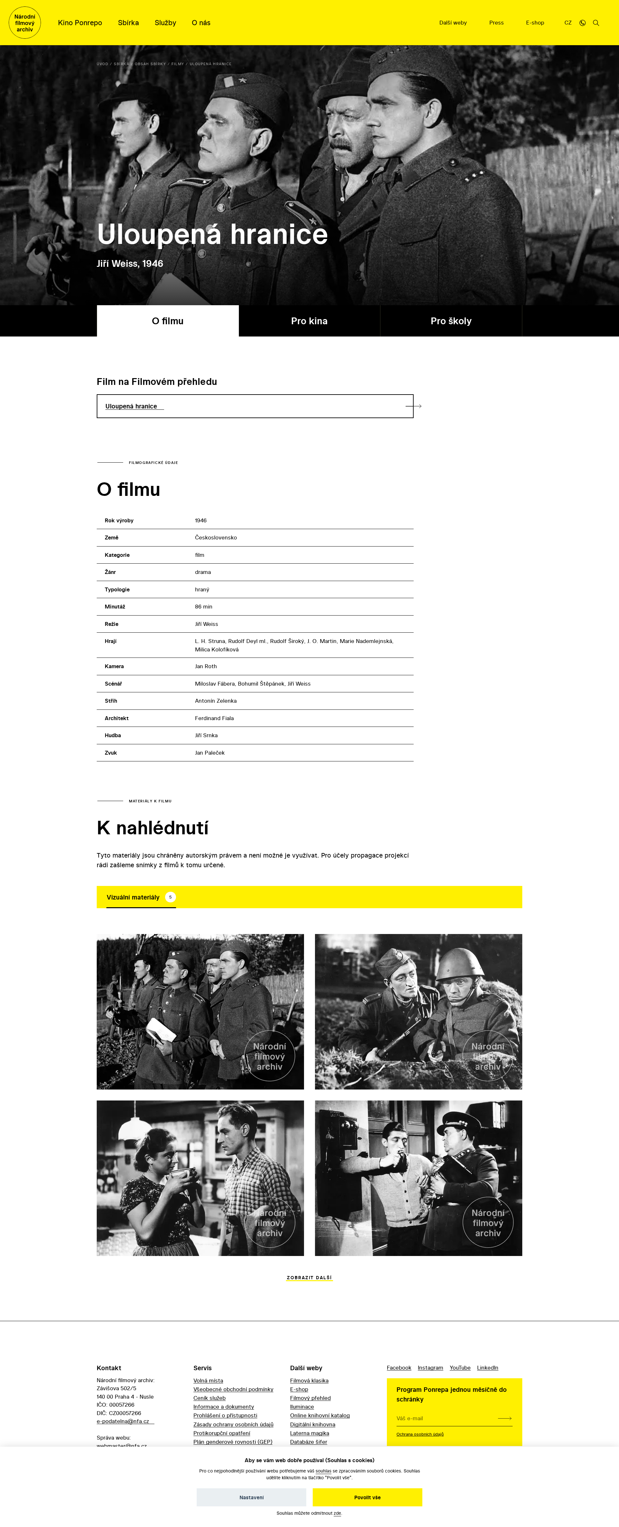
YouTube (460, 1367)
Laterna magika (309, 1433)
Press (497, 22)
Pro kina (309, 320)
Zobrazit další (309, 1277)
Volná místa (208, 1380)
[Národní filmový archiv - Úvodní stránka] (25, 22)
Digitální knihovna (312, 1424)
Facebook (399, 1367)
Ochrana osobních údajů (420, 1434)
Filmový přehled (310, 1397)
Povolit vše (367, 1497)
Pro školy (451, 320)
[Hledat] (596, 22)
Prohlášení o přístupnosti (225, 1415)
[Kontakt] (582, 22)
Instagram (430, 1367)
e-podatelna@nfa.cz (123, 1421)
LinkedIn (487, 1367)
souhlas (323, 1471)
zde (337, 1513)
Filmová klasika (309, 1380)
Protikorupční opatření (221, 1433)
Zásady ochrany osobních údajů (233, 1424)
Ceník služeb (209, 1397)
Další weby (453, 22)
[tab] (141, 897)
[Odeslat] (505, 1418)
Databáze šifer (308, 1441)
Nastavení (252, 1497)
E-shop (536, 22)
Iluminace (302, 1406)
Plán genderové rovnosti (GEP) (232, 1441)
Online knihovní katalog (320, 1415)
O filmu (167, 320)
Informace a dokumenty (223, 1406)
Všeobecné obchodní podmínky (233, 1389)
